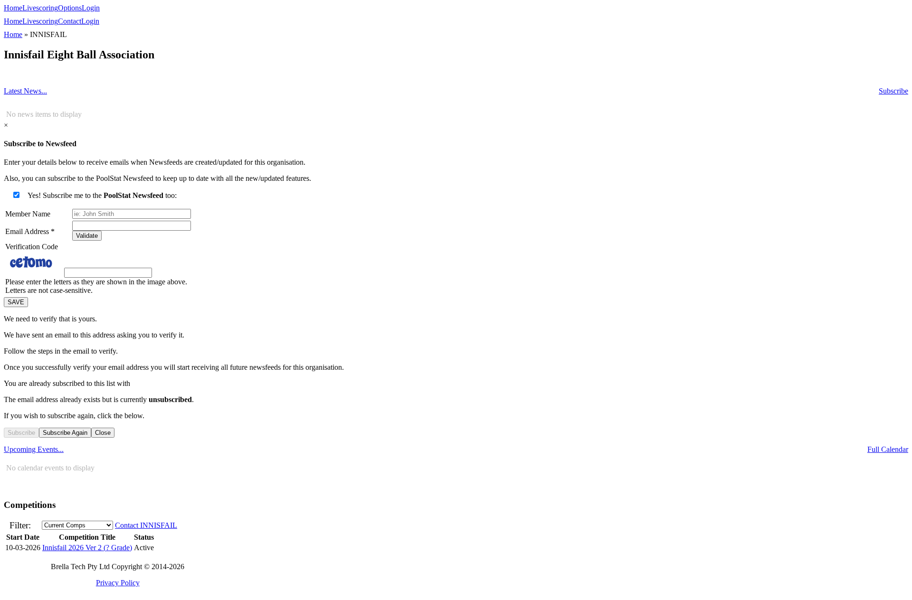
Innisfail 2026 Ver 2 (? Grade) (87, 548)
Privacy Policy (118, 583)
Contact (69, 21)
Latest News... (25, 91)
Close (103, 432)
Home (13, 8)
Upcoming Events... (34, 449)
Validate (87, 235)
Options (70, 8)
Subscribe (893, 91)
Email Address (30, 231)
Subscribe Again (65, 432)
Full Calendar (887, 449)
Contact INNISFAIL (146, 525)
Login (91, 8)
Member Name (27, 214)
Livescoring (40, 8)
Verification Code (31, 247)
